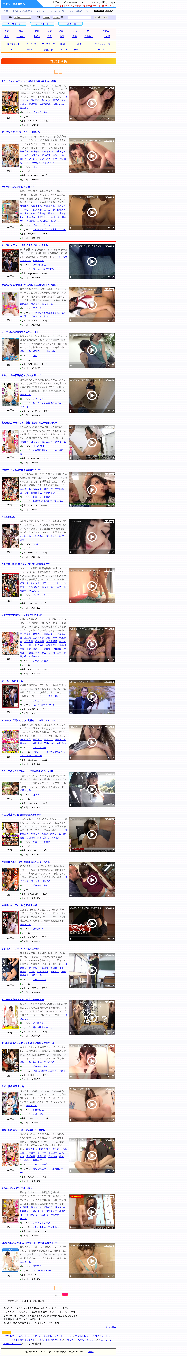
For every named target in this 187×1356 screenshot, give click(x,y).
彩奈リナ (55, 1215)
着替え (37, 36)
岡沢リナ (52, 213)
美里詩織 (59, 489)
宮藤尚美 (48, 634)
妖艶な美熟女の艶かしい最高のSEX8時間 (22, 615)
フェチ (62, 31)
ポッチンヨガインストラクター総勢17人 (21, 132)
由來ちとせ (38, 638)
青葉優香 (30, 217)
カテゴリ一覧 (14, 24)
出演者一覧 (70, 24)
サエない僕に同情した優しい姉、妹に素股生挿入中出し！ (30, 285)
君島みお (41, 213)
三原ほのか (42, 221)
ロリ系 (107, 36)
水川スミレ (48, 162)
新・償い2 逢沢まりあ (12, 681)
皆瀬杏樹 (37, 743)
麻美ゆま (24, 975)
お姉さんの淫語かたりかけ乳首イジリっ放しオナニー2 (28, 720)
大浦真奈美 (34, 656)
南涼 (61, 1156)
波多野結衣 (25, 739)
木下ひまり (51, 159)
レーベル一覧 (42, 24)
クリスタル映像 (40, 661)
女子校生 (88, 36)
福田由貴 (57, 653)
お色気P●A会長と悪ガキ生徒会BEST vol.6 (22, 470)
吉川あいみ (49, 351)
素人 (21, 31)
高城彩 (27, 638)
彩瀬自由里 (36, 492)
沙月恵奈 (35, 151)
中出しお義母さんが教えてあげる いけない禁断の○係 (28, 1043)
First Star (64, 44)
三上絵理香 (45, 649)
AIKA (27, 162)
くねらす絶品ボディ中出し (46, 1227)
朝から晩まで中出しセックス (47, 1027)
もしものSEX (8, 517)
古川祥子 (41, 1153)
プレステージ (48, 44)
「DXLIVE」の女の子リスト (17, 1336)
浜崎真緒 (37, 739)
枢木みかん (60, 1207)
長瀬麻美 (44, 968)
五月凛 (27, 645)
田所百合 (35, 100)
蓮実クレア (38, 159)
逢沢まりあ (58, 155)
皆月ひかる (25, 536)
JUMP (64, 49)
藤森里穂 (24, 151)
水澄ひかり (42, 217)
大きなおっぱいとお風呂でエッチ (18, 187)
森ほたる (55, 221)
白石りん (35, 442)
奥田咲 (54, 968)
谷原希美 (46, 155)
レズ (74, 31)
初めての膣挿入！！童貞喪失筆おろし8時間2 (23, 1130)
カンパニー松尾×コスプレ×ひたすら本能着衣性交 (26, 564)
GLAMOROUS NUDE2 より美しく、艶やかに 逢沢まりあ (30, 1243)
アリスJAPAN (39, 979)
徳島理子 (52, 1153)
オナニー (107, 31)
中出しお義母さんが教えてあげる (49, 1071)
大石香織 (24, 155)
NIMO (45, 834)
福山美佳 (35, 881)
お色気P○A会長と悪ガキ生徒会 (48, 501)
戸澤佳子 (30, 1153)
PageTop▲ (111, 1327)
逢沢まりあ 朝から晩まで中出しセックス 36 (23, 999)
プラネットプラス (41, 1223)
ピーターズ (30, 44)
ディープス (38, 399)
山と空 (36, 795)
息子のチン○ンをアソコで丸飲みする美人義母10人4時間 (29, 81)
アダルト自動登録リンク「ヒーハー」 (53, 1336)
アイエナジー (39, 308)
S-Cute (36, 544)
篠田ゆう (36, 162)
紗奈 (63, 971)
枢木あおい (44, 1149)
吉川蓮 (58, 583)
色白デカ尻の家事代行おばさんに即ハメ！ (22, 375)
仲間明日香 (45, 104)
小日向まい (49, 492)
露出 (6, 36)
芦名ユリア (36, 1207)
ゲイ (89, 31)
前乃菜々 (35, 304)
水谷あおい (47, 151)
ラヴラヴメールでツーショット (80, 1340)
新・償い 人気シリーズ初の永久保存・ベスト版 (25, 245)
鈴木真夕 (37, 210)
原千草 (56, 100)
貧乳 (62, 36)
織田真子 (24, 108)
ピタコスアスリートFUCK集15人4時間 (21, 949)
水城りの (35, 834)
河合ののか (47, 881)
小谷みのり (38, 536)
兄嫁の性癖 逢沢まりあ (13, 1086)
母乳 (49, 36)
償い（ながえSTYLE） (44, 269)
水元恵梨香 (51, 641)
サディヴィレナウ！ (102, 44)
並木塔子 (24, 492)
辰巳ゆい (55, 971)
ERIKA (23, 1218)
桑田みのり (38, 645)
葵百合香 (48, 489)
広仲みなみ (60, 151)
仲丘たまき (42, 971)
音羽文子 (28, 641)
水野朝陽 (57, 649)
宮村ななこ (25, 743)
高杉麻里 (30, 1156)
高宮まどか (51, 645)
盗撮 (74, 36)
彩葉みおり (34, 591)
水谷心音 (35, 155)
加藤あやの (58, 104)
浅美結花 (37, 1160)
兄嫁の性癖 (38, 1114)
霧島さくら (29, 213)
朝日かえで (31, 1215)
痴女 (49, 31)
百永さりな (25, 159)
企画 (37, 31)
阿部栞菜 (41, 837)
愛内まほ (33, 968)
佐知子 (27, 210)
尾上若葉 (62, 257)
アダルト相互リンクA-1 (22, 1340)
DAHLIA (102, 49)
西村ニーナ (49, 210)
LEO (35, 167)
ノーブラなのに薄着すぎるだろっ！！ (20, 332)
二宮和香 (44, 1215)
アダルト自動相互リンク (49, 1340)
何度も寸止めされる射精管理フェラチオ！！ (23, 814)
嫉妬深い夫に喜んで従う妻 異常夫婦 (19, 905)
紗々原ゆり (25, 260)
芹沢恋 (32, 971)
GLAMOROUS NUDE (43, 1270)
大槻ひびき (47, 442)
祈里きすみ (36, 206)
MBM (79, 44)
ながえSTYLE (39, 265)
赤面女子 (48, 49)
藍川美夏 (39, 641)
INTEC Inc (38, 1266)
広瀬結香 (33, 104)
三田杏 (58, 587)
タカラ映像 (38, 1110)
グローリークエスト (42, 225)
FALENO (31, 49)
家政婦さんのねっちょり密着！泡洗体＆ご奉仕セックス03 (30, 422)
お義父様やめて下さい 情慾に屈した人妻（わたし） (27, 862)
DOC (12, 49)
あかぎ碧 (35, 583)
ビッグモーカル (40, 112)
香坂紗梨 (30, 221)
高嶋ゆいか (25, 1211)
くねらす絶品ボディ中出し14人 (17, 1188)
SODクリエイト (12, 44)
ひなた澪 (30, 837)
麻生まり (46, 653)
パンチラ (21, 36)
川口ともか (47, 583)
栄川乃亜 (48, 739)
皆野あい (61, 743)
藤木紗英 (46, 100)
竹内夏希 (24, 304)
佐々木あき (25, 634)
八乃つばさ (34, 587)
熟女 (6, 31)
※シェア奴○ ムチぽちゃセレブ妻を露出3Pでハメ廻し (28, 771)
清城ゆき (24, 442)
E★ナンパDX (79, 49)
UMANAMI (38, 446)
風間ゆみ (24, 206)
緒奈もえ (24, 583)
